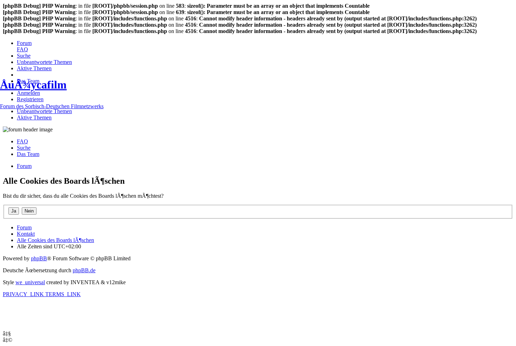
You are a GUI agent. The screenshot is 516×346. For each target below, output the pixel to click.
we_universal (30, 282)
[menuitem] (24, 43)
